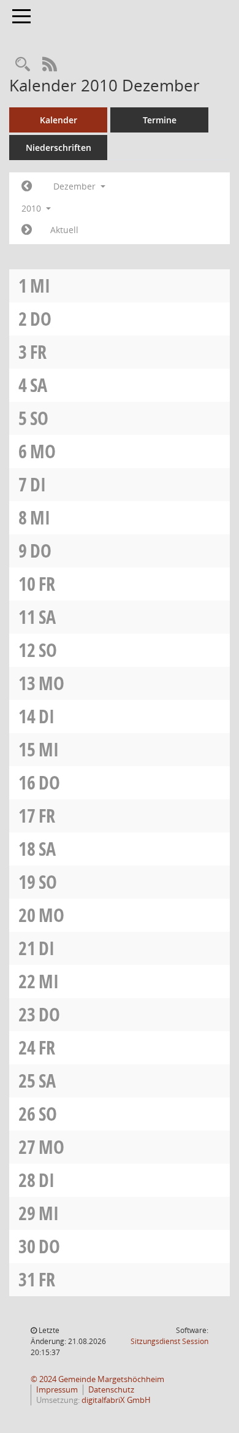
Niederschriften (58, 147)
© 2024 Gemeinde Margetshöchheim (97, 1379)
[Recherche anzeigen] (22, 65)
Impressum (57, 1390)
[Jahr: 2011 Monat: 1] (26, 230)
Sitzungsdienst (169, 1341)
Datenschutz (111, 1390)
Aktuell (64, 230)
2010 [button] (32, 208)
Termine (159, 120)
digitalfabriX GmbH (116, 1400)
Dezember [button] (75, 186)
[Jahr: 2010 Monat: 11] (26, 186)
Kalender (58, 120)
